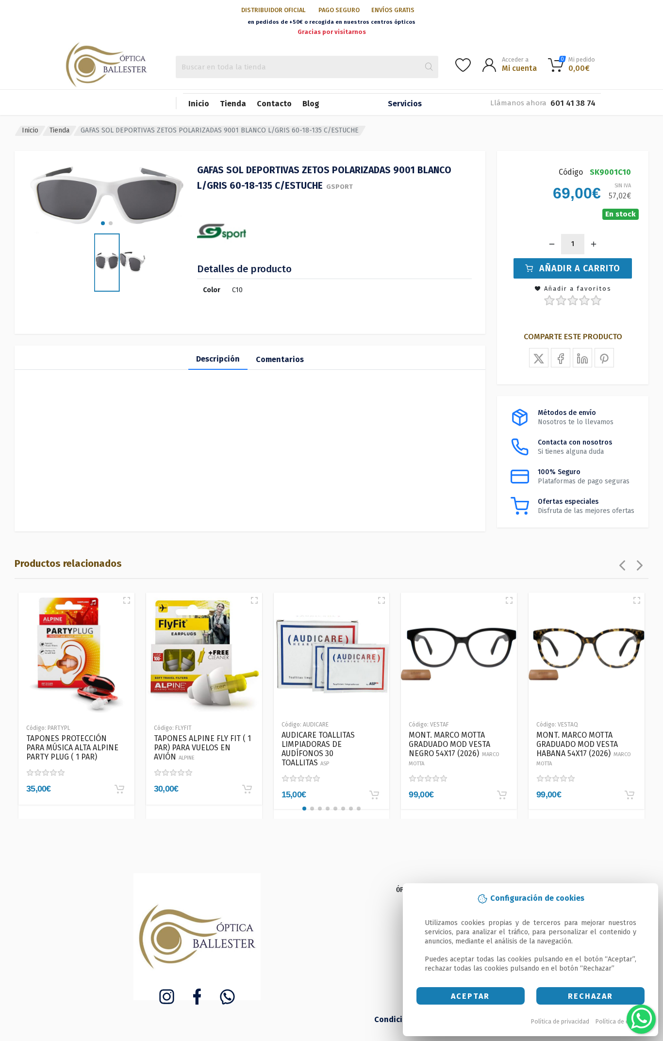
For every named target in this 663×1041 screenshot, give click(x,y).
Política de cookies (621, 1021)
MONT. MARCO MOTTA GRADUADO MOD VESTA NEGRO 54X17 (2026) (454, 748)
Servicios (405, 103)
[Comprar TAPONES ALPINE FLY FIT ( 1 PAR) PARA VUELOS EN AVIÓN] (247, 789)
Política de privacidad (560, 1021)
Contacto (274, 103)
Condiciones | (400, 1019)
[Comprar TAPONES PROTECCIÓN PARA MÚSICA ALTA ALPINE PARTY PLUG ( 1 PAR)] (119, 789)
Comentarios (280, 359)
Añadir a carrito (579, 268)
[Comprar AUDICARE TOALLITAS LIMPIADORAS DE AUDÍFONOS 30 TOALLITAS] (374, 795)
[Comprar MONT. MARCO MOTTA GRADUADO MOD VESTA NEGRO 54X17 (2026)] (502, 795)
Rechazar (590, 996)
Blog (310, 103)
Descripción (218, 359)
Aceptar (470, 996)
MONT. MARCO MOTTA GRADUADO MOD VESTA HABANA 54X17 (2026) (583, 748)
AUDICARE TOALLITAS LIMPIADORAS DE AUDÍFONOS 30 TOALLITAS (318, 748)
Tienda (233, 103)
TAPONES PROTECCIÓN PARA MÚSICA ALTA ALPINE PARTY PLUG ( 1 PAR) (72, 747)
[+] (593, 244)
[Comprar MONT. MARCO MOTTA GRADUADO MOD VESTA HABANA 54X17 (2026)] (629, 795)
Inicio (198, 103)
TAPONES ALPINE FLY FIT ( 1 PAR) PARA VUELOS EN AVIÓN (202, 747)
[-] (552, 244)
